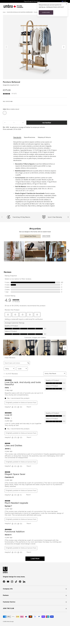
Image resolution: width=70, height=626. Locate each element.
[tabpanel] (35, 174)
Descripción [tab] (17, 137)
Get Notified (46, 123)
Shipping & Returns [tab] (44, 137)
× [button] (66, 4)
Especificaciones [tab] (29, 137)
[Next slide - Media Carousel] (68, 251)
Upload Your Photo (30, 236)
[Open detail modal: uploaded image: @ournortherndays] (14, 251)
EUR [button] (64, 1)
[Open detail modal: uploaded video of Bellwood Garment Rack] (56, 251)
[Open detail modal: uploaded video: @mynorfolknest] (35, 251)
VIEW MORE (46, 236)
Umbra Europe (9, 621)
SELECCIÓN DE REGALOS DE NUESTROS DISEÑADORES (20, 12)
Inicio (4, 12)
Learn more (46, 12)
